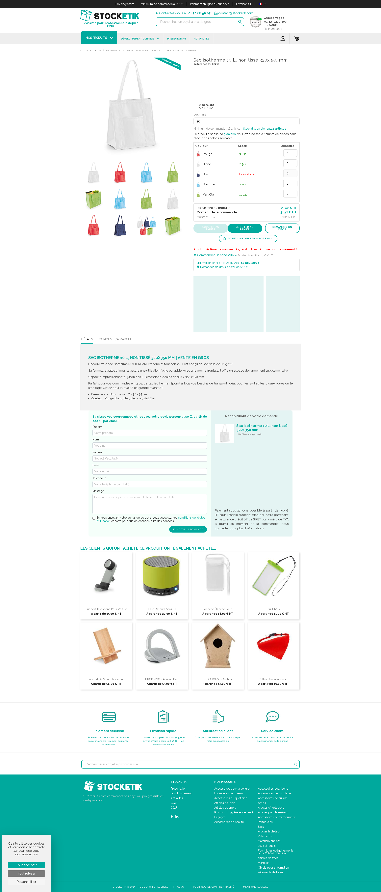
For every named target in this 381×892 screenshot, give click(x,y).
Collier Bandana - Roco (274, 679)
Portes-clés (265, 822)
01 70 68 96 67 (199, 13)
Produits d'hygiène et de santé (233, 812)
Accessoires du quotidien (230, 798)
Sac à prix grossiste (109, 50)
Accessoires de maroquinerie (277, 817)
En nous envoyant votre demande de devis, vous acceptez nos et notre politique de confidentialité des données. (150, 519)
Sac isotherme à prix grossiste (143, 50)
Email (95, 465)
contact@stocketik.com (235, 13)
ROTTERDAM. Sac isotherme (181, 50)
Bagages (219, 817)
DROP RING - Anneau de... (162, 679)
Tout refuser (26, 873)
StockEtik (85, 50)
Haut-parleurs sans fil (162, 609)
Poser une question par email (250, 238)
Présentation (178, 788)
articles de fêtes (268, 858)
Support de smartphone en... (106, 679)
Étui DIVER (273, 609)
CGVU (180, 887)
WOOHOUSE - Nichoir (218, 679)
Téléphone (99, 478)
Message (98, 491)
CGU (174, 807)
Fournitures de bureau (228, 793)
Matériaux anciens (269, 841)
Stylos (262, 802)
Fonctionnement (181, 793)
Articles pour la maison (273, 812)
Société (97, 452)
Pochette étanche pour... (218, 609)
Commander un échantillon (216, 255)
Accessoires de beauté (229, 822)
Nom (95, 439)
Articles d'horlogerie (271, 807)
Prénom (97, 426)
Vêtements (265, 836)
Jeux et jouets (267, 845)
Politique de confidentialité (213, 887)
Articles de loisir (224, 802)
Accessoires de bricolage (274, 793)
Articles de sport (225, 807)
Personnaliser (26, 882)
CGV (174, 802)
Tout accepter (26, 865)
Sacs (261, 826)
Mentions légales (255, 887)
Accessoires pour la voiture (231, 788)
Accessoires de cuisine (273, 798)
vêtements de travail (271, 872)
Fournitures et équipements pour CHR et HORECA (275, 852)
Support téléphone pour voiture (106, 609)
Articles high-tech (269, 831)
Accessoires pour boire (273, 788)
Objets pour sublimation (273, 867)
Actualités (177, 798)
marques (263, 862)
